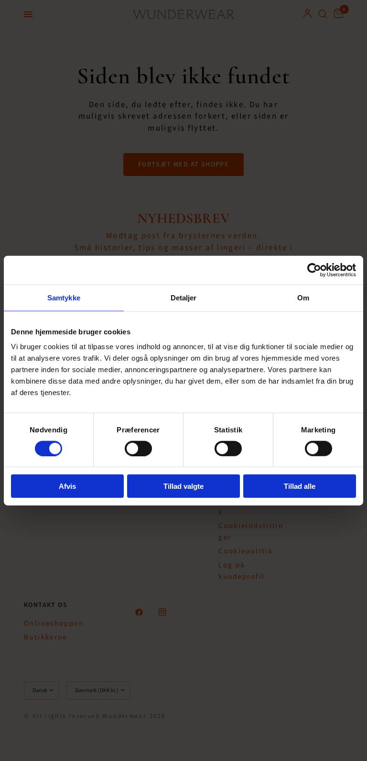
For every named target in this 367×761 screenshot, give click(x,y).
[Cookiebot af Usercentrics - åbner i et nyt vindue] (314, 270)
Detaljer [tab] (184, 297)
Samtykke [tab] (63, 297)
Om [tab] (303, 297)
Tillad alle (299, 486)
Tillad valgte (183, 486)
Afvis (67, 486)
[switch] (138, 448)
